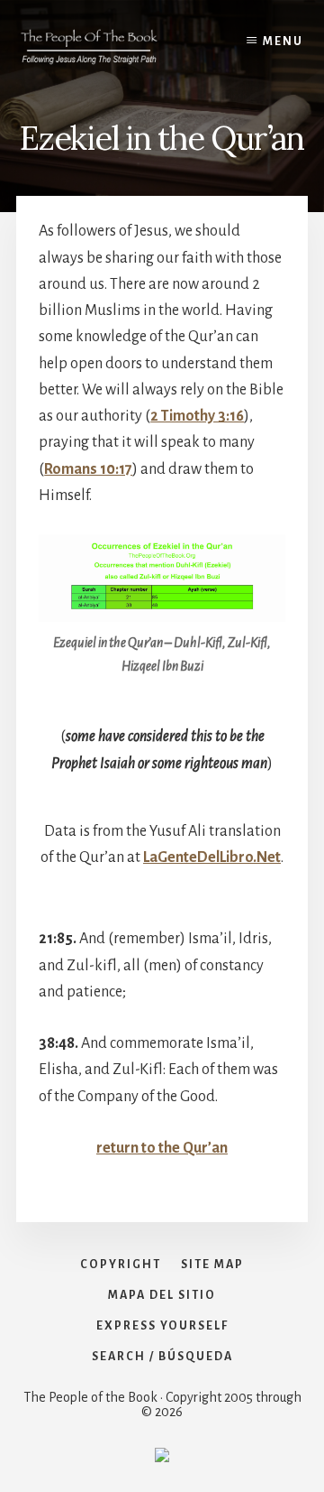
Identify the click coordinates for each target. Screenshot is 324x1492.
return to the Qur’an (162, 1148)
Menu (283, 41)
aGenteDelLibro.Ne (212, 857)
